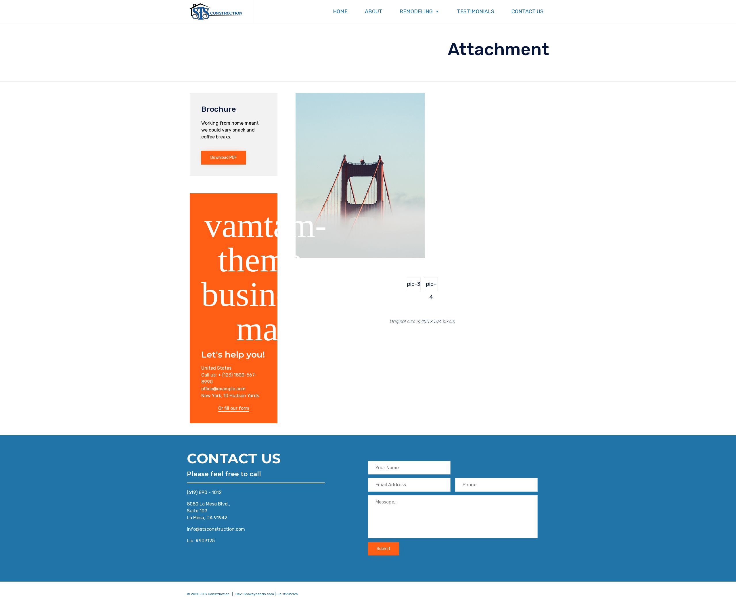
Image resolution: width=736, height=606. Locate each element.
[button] (223, 158)
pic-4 (431, 286)
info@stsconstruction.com (216, 529)
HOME (340, 11)
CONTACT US (527, 11)
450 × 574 (431, 321)
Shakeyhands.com (259, 594)
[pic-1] (360, 256)
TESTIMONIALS (475, 11)
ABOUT (373, 11)
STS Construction (214, 594)
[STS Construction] (215, 11)
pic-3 (413, 284)
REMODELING (416, 11)
